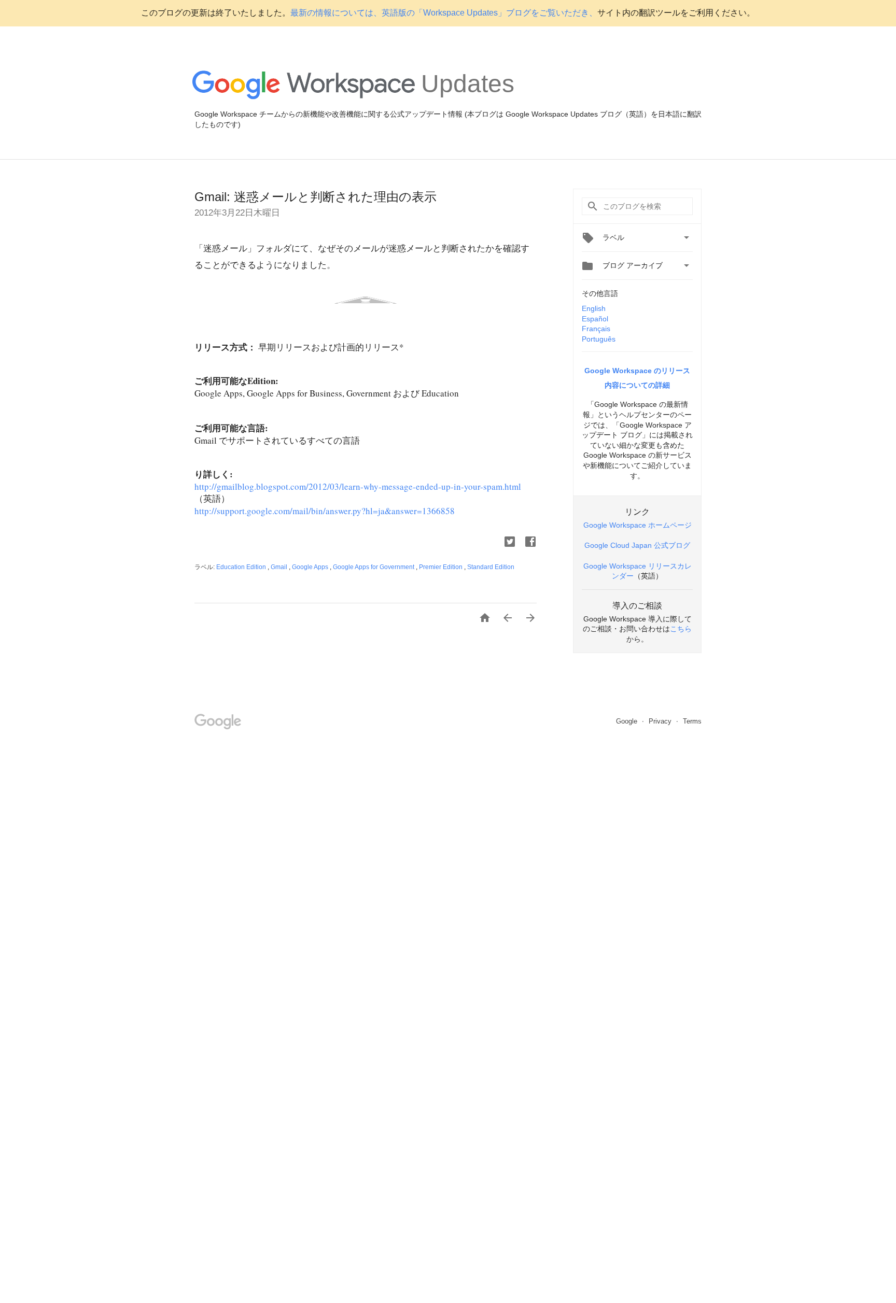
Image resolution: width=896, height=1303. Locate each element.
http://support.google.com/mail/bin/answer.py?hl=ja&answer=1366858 (324, 511)
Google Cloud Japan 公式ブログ (637, 545)
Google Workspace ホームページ (637, 525)
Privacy (661, 721)
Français (596, 328)
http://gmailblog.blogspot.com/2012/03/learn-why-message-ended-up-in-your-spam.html (357, 486)
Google (627, 721)
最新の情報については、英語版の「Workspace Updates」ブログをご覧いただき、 (443, 12)
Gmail (280, 567)
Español (595, 319)
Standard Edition (490, 567)
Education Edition (242, 567)
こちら (681, 629)
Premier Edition (441, 567)
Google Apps (311, 567)
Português (598, 339)
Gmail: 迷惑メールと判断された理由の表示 (315, 197)
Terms (692, 721)
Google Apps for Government (374, 567)
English (594, 308)
